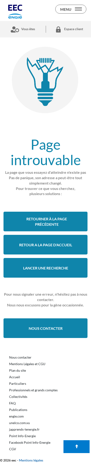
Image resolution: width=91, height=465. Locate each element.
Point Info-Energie (22, 436)
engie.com (16, 416)
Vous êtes (28, 29)
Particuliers (17, 383)
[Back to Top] (76, 446)
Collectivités (18, 397)
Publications (18, 410)
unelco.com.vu (19, 423)
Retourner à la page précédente (46, 221)
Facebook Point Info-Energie (29, 442)
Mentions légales (31, 460)
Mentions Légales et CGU (27, 364)
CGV (12, 449)
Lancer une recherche (45, 268)
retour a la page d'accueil (45, 245)
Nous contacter (46, 328)
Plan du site (17, 370)
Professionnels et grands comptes (33, 390)
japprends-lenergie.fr (24, 429)
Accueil (14, 377)
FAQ (12, 403)
